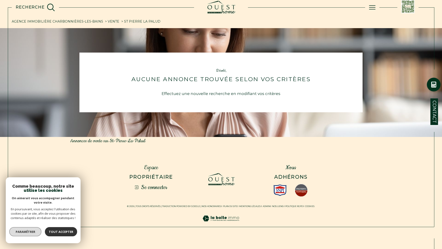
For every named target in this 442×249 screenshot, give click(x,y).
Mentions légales (250, 206)
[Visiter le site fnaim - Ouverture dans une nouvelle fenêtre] (301, 190)
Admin (266, 206)
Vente (113, 21)
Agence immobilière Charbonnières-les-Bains (57, 21)
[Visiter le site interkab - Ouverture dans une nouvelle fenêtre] (280, 190)
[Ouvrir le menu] (372, 7)
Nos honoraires (211, 206)
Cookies (309, 206)
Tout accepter (61, 232)
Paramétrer (25, 232)
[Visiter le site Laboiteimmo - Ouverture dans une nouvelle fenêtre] (220, 224)
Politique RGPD (294, 206)
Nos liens (277, 206)
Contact (434, 112)
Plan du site (230, 206)
